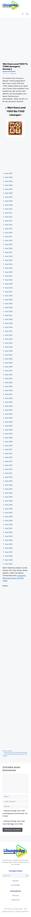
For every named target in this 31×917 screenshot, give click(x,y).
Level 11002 (8, 177)
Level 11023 (8, 260)
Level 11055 (8, 386)
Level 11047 (8, 355)
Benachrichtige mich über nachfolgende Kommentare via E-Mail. (15, 813)
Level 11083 (8, 497)
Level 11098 (8, 556)
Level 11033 (8, 299)
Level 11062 (8, 414)
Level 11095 (8, 544)
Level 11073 (8, 457)
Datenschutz (15, 900)
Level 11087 (8, 512)
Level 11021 (8, 252)
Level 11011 (8, 213)
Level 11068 (8, 437)
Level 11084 (8, 501)
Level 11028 (8, 280)
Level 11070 (8, 445)
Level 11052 (8, 374)
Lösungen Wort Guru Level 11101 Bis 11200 (14, 578)
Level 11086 (8, 508)
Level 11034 (8, 303)
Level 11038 (8, 319)
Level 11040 (8, 327)
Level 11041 (8, 331)
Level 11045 (8, 347)
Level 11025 (8, 268)
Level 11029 (8, 284)
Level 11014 (8, 224)
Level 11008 (8, 201)
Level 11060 (8, 406)
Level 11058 (8, 398)
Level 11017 (8, 236)
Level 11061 (8, 410)
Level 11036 (8, 311)
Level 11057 (8, 394)
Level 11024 (8, 264)
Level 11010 (8, 209)
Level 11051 (8, 370)
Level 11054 (8, 382)
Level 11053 (8, 378)
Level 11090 (8, 524)
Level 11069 (8, 441)
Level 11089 (8, 520)
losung (5, 750)
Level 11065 (8, 426)
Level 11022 (8, 256)
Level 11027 (8, 276)
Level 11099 (8, 560)
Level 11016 (8, 232)
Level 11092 (8, 532)
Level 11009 (8, 205)
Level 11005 (8, 189)
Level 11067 (8, 433)
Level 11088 (8, 516)
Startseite (15, 881)
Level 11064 (8, 422)
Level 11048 (8, 359)
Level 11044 (8, 343)
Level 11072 (8, 453)
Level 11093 (8, 536)
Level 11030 (8, 287)
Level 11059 (8, 402)
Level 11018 (8, 240)
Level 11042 (8, 335)
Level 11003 (8, 181)
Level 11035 (8, 307)
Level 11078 (8, 477)
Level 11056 (8, 390)
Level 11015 (8, 228)
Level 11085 (8, 504)
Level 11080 (8, 485)
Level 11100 (8, 564)
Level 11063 (8, 418)
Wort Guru (9, 750)
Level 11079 (8, 481)
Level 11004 (8, 185)
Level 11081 (8, 489)
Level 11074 (8, 461)
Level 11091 (8, 528)
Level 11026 (8, 272)
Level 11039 (8, 323)
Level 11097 (8, 552)
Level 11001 (8, 173)
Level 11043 (8, 339)
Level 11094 (8, 540)
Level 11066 (8, 429)
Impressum (15, 895)
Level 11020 (8, 248)
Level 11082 (8, 493)
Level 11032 (8, 295)
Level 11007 (8, 197)
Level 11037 (8, 315)
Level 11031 (8, 291)
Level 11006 (8, 193)
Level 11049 (8, 362)
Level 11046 (8, 351)
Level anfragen (15, 885)
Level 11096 (8, 548)
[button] (22, 14)
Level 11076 (8, 469)
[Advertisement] (15, 40)
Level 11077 (8, 473)
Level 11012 (8, 217)
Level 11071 (8, 449)
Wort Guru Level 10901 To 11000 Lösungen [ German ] (15, 752)
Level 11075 (8, 465)
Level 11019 (8, 244)
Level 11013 (8, 220)
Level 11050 (8, 366)
